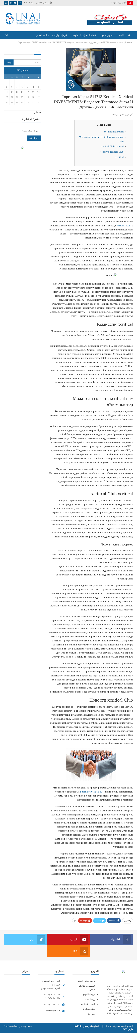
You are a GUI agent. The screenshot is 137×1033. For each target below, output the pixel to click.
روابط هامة (90, 999)
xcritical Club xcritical (112, 146)
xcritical (119, 157)
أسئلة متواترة (89, 1009)
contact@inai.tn (53, 1010)
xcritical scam (124, 225)
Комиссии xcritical (114, 131)
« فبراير (37, 112)
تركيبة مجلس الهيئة (86, 981)
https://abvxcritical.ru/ (91, 791)
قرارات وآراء (60, 35)
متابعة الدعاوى (42, 35)
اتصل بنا (91, 1014)
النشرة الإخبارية (88, 1004)
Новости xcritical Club (112, 151)
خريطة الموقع (89, 994)
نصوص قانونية (106, 35)
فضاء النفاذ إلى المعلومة (84, 35)
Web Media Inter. (11, 1026)
